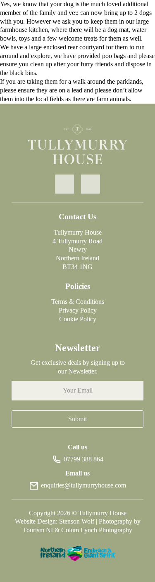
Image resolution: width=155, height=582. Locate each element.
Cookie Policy (77, 319)
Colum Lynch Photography (96, 530)
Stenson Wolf (77, 521)
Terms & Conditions (77, 301)
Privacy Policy (78, 310)
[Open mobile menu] (78, 10)
